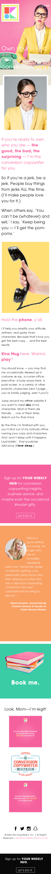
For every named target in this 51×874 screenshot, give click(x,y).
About (46, 12)
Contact (44, 32)
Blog (46, 26)
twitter (22, 828)
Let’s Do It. (25, 515)
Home (46, 5)
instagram (29, 828)
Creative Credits (24, 838)
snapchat (35, 828)
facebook (15, 828)
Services (44, 19)
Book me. (25, 682)
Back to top (41, 838)
